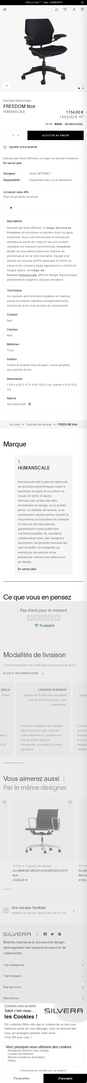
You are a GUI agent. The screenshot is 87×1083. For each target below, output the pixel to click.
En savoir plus (74, 123)
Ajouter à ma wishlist (22, 147)
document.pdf (17, 404)
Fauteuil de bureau (38, 866)
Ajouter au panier (55, 135)
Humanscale (28, 275)
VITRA (17, 866)
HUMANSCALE (14, 112)
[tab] (79, 88)
